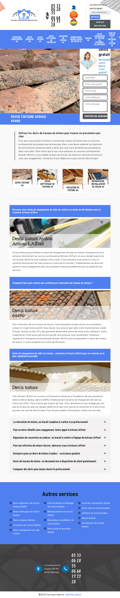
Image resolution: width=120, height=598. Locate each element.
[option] (23, 178)
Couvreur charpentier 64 (17, 39)
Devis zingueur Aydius (24, 520)
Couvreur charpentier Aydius (96, 503)
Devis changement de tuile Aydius (26, 532)
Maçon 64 (88, 39)
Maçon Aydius (89, 518)
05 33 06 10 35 (55, 9)
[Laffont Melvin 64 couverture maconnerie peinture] (24, 15)
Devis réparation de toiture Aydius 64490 (26, 505)
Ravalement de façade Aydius (93, 525)
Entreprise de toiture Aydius (27, 525)
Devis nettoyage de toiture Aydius (26, 513)
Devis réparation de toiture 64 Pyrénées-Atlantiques (99, 39)
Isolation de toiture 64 (63, 39)
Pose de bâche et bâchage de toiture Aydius (61, 505)
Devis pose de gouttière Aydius (59, 530)
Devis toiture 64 (40, 39)
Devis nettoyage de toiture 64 (51, 39)
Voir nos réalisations (100, 24)
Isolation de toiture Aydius (95, 513)
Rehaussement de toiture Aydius (60, 513)
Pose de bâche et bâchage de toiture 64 (112, 39)
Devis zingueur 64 (29, 39)
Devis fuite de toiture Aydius (96, 508)
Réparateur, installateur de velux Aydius (61, 522)
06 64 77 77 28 (55, 21)
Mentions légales (73, 595)
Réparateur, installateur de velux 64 (76, 39)
